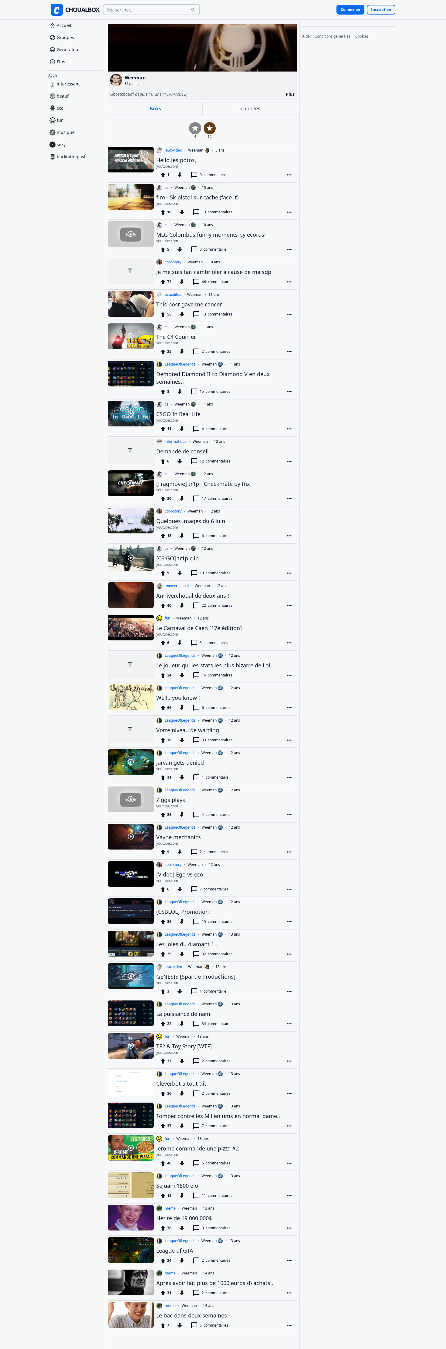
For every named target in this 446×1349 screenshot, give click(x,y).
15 (215, 391)
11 (217, 1195)
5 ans (220, 150)
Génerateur (68, 49)
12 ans (219, 441)
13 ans (234, 934)
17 (217, 498)
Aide (306, 36)
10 (215, 573)
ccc (60, 108)
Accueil (64, 25)
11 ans (214, 294)
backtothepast (71, 156)
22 (217, 605)
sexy (61, 144)
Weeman (195, 150)
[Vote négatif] (179, 175)
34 (217, 1023)
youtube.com (167, 166)
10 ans (207, 187)
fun (60, 120)
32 (217, 954)
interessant (68, 84)
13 (217, 212)
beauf (63, 96)
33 (217, 740)
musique (66, 132)
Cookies (362, 36)
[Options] (289, 175)
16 (217, 675)
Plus (61, 62)
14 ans (208, 1273)
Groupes (65, 37)
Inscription (381, 9)
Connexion (350, 9)
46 (217, 281)
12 (215, 461)
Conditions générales (332, 36)
